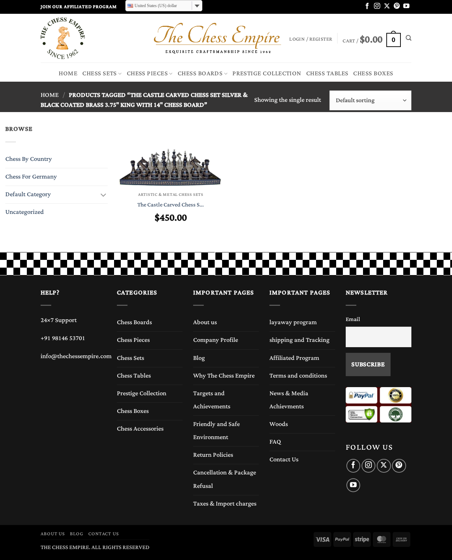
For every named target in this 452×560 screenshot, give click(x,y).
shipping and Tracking (299, 340)
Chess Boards (200, 74)
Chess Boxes (373, 74)
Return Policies (213, 455)
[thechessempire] (76, 38)
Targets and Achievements (211, 400)
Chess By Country (28, 159)
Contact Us (283, 460)
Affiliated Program (294, 358)
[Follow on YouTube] (406, 6)
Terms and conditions (298, 376)
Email (353, 319)
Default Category (28, 194)
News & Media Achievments (288, 400)
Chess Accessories (140, 429)
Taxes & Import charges (224, 504)
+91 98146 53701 (63, 338)
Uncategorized (24, 212)
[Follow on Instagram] (377, 6)
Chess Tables (327, 74)
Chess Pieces (147, 74)
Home (68, 74)
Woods (278, 424)
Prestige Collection (266, 74)
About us (205, 322)
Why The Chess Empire (224, 376)
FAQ (275, 442)
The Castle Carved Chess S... (170, 205)
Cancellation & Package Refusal (224, 479)
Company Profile (215, 340)
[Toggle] (103, 195)
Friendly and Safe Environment (216, 430)
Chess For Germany (31, 177)
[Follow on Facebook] (367, 6)
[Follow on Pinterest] (397, 6)
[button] (371, 38)
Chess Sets (99, 74)
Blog (199, 358)
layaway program (293, 322)
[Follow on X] (387, 6)
